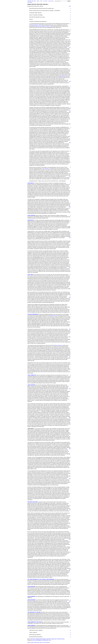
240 (70, 142)
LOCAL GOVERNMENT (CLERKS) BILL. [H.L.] (41, 640)
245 (70, 297)
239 (70, 111)
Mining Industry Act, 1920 (36, 24)
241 (70, 176)
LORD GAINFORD (31, 215)
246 (70, 329)
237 (70, 47)
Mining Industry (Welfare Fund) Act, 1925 (44, 26)
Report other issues (38, 642)
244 (70, 267)
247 (70, 356)
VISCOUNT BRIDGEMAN (32, 314)
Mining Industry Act (63, 76)
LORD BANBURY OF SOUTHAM (34, 622)
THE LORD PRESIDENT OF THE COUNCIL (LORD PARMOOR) (40, 579)
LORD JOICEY (30, 274)
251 (70, 478)
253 (70, 539)
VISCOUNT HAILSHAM (32, 501)
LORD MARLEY (30, 183)
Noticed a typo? (30, 642)
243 (70, 237)
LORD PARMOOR (31, 596)
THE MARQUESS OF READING (34, 612)
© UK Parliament (46, 642)
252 (70, 509)
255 (70, 601)
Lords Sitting (29, 2)
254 (70, 569)
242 (70, 206)
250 (70, 448)
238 (70, 81)
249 (70, 417)
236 (70, 6)
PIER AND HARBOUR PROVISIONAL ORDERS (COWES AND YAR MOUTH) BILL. (48, 638)
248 (70, 388)
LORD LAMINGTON (31, 375)
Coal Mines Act (47, 168)
